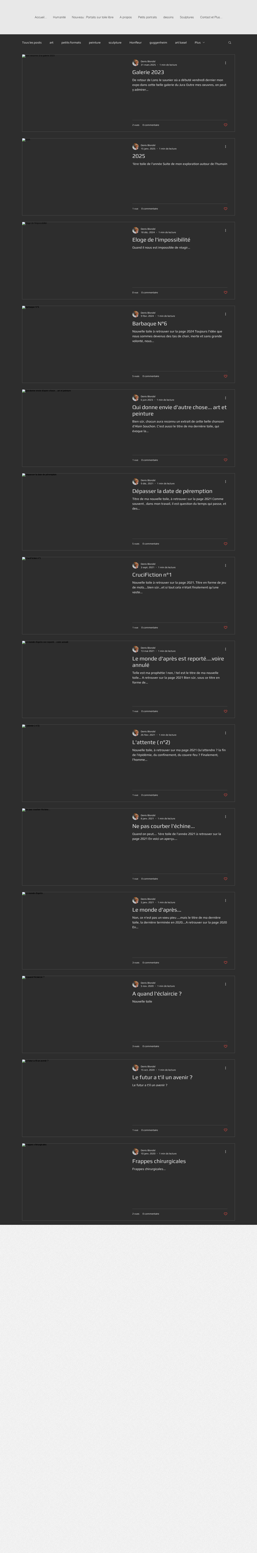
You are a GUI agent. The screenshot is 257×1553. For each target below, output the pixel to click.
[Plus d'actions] (226, 62)
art (51, 42)
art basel (181, 42)
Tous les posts (32, 42)
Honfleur (136, 42)
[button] (230, 43)
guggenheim (158, 42)
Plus (198, 42)
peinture (95, 42)
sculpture (115, 42)
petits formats (71, 42)
